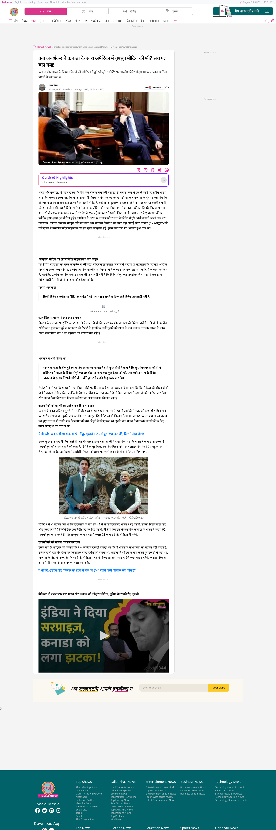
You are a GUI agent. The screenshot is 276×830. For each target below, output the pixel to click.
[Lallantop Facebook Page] (37, 810)
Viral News (116, 819)
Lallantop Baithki (85, 800)
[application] (103, 635)
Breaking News (119, 793)
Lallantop (7, 2)
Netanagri (81, 796)
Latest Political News (122, 806)
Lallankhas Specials (121, 790)
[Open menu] (10, 21)
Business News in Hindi (193, 787)
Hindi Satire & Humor (122, 787)
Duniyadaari (82, 790)
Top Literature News (122, 809)
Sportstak (43, 2)
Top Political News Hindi (124, 796)
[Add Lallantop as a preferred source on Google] (154, 88)
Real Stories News (120, 803)
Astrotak (81, 2)
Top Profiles (117, 816)
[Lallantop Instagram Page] (51, 810)
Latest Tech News (224, 790)
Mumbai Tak (68, 2)
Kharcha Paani (84, 803)
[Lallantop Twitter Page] (44, 810)
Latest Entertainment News (160, 800)
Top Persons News (121, 812)
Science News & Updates (228, 793)
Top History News (120, 800)
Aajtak (18, 2)
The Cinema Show (86, 819)
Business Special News (192, 793)
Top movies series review (159, 796)
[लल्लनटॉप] (14, 11)
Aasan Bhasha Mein (87, 806)
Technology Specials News (229, 796)
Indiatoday (29, 2)
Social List (81, 809)
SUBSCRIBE (219, 687)
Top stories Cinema (156, 790)
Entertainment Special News (161, 793)
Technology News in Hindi (229, 787)
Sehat (79, 816)
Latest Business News (192, 790)
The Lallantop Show (86, 787)
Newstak (54, 2)
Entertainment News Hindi (160, 787)
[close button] (267, 20)
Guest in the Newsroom (89, 793)
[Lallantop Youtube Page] (58, 810)
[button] (243, 11)
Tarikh (79, 812)
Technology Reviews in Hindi (231, 800)
